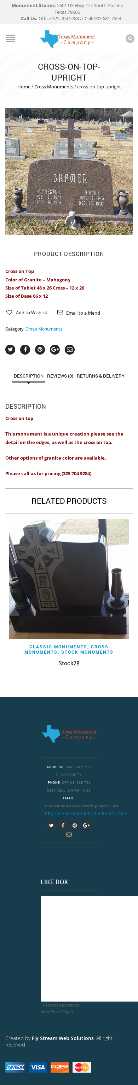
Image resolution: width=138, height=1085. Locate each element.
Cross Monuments (53, 86)
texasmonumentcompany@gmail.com (82, 806)
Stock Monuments (87, 652)
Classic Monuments (58, 646)
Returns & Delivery (101, 376)
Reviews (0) (60, 376)
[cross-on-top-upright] (69, 171)
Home (23, 86)
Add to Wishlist (31, 312)
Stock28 (69, 663)
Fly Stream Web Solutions (63, 1038)
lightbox (18, 222)
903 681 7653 (79, 790)
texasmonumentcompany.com (87, 814)
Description (29, 376)
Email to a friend (83, 313)
